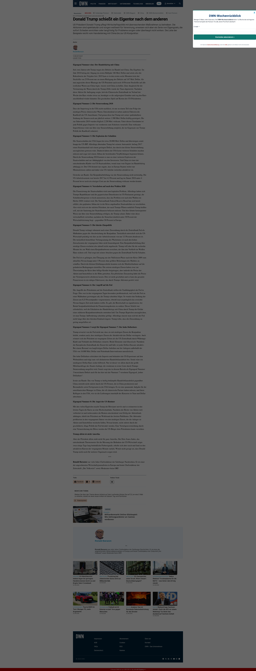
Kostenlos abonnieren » (224, 37)
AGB (226, 44)
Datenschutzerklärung (213, 44)
